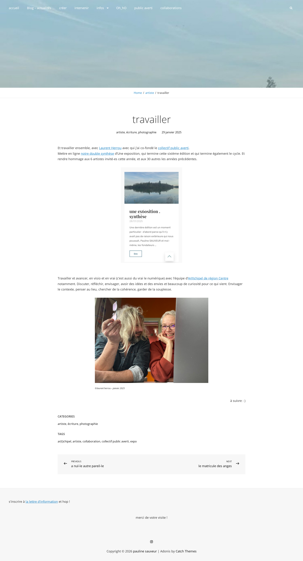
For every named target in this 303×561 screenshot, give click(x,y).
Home (138, 93)
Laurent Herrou (110, 148)
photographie (147, 132)
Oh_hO (121, 8)
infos (100, 8)
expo (133, 441)
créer (63, 8)
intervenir (82, 8)
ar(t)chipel (64, 441)
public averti (143, 8)
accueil (14, 8)
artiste (149, 93)
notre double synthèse (97, 153)
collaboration (91, 441)
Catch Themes (186, 551)
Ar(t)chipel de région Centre (208, 278)
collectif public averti (173, 148)
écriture (131, 132)
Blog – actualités (39, 8)
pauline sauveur (145, 551)
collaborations (171, 8)
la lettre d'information (42, 501)
